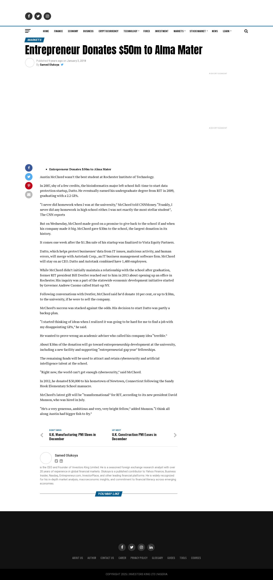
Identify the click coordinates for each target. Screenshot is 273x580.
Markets (178, 31)
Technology (130, 31)
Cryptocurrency (108, 31)
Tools (183, 558)
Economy (73, 31)
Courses (196, 558)
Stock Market (198, 31)
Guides (171, 558)
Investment (161, 31)
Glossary (157, 558)
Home (46, 31)
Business (88, 31)
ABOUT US (77, 558)
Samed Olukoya (49, 64)
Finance (58, 31)
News (215, 31)
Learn (226, 31)
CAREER (122, 558)
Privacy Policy (139, 558)
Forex (146, 31)
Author (91, 558)
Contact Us (107, 558)
